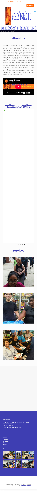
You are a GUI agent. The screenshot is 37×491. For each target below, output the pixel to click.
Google (16, 5)
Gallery (5, 438)
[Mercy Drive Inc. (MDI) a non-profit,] (18, 12)
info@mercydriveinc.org (23, 1)
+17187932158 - (12, 1)
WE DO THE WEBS (26, 486)
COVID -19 (30, 5)
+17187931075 (9, 425)
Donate (2, 490)
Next (31, 176)
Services (5, 443)
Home (5, 444)
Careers (5, 439)
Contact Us (6, 436)
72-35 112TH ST (7, 422)
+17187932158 (9, 424)
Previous (6, 176)
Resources (6, 441)
